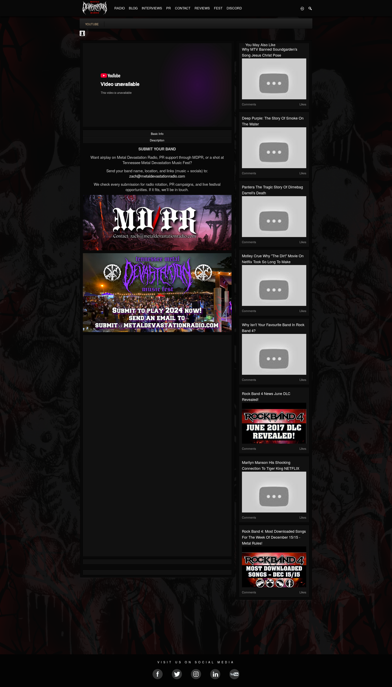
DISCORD (234, 8)
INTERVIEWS (152, 8)
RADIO (119, 8)
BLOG (133, 8)
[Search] (310, 8)
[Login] (302, 8)
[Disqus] (157, 392)
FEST (218, 8)
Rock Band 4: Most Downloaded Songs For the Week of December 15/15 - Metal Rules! (274, 537)
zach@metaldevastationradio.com (157, 176)
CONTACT (182, 8)
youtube (92, 24)
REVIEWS (202, 8)
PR (168, 8)
